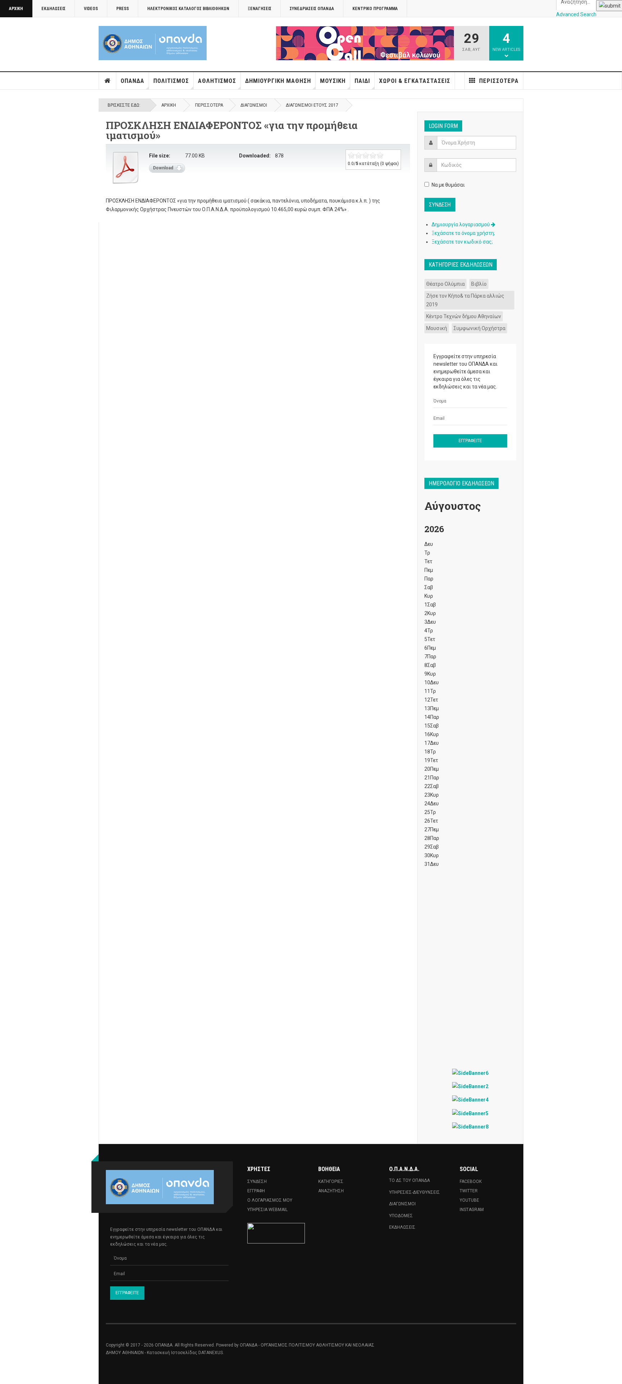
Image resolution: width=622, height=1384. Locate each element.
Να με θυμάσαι (448, 185)
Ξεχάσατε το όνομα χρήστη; (463, 233)
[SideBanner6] (470, 1072)
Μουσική (333, 80)
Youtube (469, 1200)
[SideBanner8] (470, 1126)
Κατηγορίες (330, 1181)
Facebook (471, 1181)
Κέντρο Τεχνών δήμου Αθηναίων (463, 316)
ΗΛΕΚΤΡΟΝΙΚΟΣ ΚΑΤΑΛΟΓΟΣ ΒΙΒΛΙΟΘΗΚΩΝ (188, 8)
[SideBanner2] (470, 1086)
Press (122, 8)
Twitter (469, 1190)
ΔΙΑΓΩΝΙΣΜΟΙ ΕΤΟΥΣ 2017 (312, 105)
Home (107, 80)
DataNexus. (211, 1352)
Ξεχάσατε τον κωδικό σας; (462, 242)
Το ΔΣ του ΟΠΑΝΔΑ (409, 1180)
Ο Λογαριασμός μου (269, 1200)
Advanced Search (576, 14)
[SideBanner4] (470, 1099)
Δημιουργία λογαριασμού (461, 224)
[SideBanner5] (470, 1112)
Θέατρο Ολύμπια (445, 284)
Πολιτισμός (171, 80)
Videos (91, 8)
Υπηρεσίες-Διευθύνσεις (414, 1192)
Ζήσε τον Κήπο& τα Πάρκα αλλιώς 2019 (465, 300)
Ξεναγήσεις (259, 8)
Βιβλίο (479, 284)
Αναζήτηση (331, 1190)
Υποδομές (401, 1215)
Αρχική (16, 8)
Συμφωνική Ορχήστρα (479, 328)
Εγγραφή (256, 1190)
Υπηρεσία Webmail (267, 1209)
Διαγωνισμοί (253, 105)
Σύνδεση (257, 1181)
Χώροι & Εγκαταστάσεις (414, 80)
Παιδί (362, 80)
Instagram (472, 1209)
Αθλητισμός (217, 80)
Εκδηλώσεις (53, 8)
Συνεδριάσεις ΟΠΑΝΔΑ (312, 8)
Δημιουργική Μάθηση (278, 80)
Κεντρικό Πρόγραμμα (375, 8)
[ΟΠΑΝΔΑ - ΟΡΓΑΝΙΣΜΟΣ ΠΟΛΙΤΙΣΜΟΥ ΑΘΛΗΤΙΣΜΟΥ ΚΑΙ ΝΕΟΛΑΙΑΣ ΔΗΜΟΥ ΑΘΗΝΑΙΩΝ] (153, 43)
